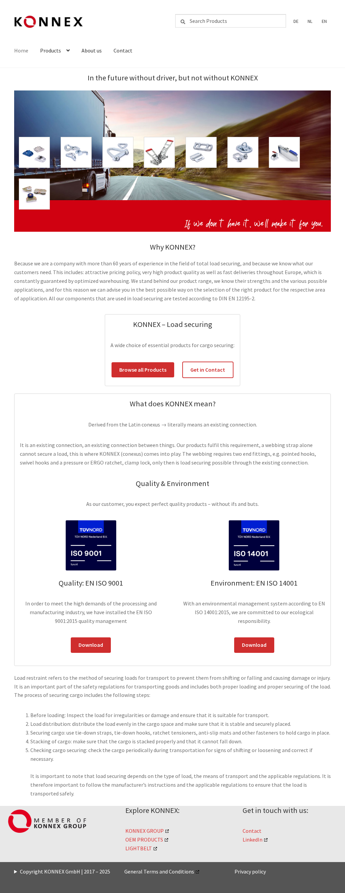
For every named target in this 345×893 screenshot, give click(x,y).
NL (310, 21)
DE (296, 21)
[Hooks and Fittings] (76, 152)
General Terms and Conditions (159, 871)
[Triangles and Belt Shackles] (117, 152)
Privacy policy (250, 871)
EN (324, 21)
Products (50, 50)
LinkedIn (252, 839)
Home (21, 50)
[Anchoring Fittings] (242, 152)
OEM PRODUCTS (144, 839)
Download (91, 644)
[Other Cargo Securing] (284, 152)
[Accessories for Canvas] (34, 194)
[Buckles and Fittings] (201, 152)
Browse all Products (142, 369)
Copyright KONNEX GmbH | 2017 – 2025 (65, 871)
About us (92, 50)
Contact (123, 50)
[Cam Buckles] (34, 152)
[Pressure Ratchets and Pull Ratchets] (159, 152)
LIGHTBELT (138, 848)
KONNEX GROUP (144, 830)
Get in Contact (207, 369)
